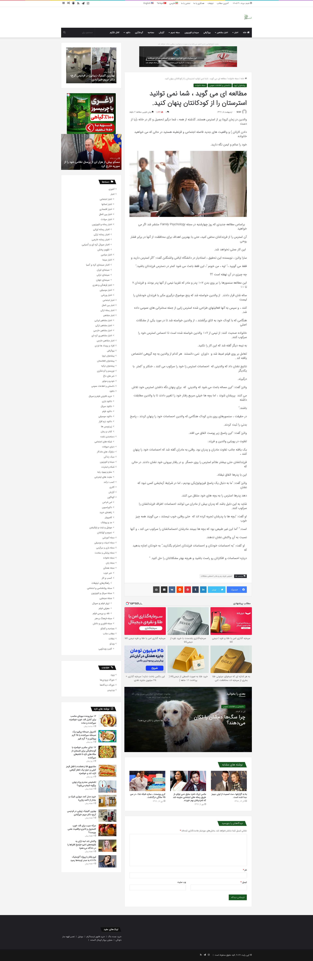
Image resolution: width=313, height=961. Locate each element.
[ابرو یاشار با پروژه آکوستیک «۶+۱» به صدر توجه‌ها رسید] (107, 861)
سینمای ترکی (103, 275)
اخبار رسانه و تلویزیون (102, 224)
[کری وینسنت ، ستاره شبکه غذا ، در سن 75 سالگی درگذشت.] (147, 781)
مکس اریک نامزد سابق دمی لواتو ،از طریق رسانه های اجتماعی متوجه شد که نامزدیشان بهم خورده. (189, 797)
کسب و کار (107, 578)
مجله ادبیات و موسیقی (104, 542)
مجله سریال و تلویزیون (101, 593)
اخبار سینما (107, 260)
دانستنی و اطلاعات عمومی (219, 85)
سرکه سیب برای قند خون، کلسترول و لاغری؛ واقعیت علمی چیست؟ (93, 77)
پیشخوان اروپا (239, 85)
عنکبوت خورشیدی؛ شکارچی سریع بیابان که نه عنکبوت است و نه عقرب (212, 720)
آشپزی (111, 189)
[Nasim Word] (248, 17)
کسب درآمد (109, 482)
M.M (239, 112)
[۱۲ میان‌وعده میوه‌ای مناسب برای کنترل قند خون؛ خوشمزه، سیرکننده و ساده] (107, 720)
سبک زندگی (109, 457)
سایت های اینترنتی (103, 477)
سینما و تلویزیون (192, 32)
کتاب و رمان (106, 431)
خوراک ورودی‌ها (107, 680)
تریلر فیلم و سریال (101, 603)
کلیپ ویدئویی (105, 649)
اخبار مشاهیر (222, 32)
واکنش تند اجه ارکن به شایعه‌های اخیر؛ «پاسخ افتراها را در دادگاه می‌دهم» (81, 844)
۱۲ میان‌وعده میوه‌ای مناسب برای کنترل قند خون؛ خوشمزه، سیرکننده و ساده (82, 719)
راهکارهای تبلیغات (100, 583)
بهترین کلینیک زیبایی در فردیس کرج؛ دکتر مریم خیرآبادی (81, 812)
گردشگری (139, 32)
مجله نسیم (175, 32)
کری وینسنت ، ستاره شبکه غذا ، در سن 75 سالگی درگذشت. (147, 795)
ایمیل (244, 882)
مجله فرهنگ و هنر (103, 618)
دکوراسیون (107, 507)
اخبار (236, 32)
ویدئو (112, 644)
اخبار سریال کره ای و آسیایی (96, 244)
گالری (111, 487)
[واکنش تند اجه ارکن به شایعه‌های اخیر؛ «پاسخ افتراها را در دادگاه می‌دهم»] (107, 846)
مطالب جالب (108, 633)
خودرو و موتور (108, 381)
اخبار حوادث (106, 219)
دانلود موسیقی (105, 416)
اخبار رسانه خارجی (101, 239)
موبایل (80, 936)
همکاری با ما (199, 3)
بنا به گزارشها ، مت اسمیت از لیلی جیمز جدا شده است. (229, 795)
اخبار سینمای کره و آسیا (98, 265)
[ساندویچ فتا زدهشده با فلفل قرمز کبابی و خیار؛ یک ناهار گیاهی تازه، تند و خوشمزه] (107, 771)
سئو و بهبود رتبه (104, 472)
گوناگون (110, 497)
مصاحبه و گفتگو (107, 628)
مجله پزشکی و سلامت (104, 553)
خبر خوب (107, 573)
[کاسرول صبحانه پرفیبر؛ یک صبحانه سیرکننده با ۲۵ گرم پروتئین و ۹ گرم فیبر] (107, 736)
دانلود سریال (106, 406)
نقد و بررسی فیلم (101, 613)
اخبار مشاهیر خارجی (102, 330)
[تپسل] (68, 94)
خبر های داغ (108, 376)
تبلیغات (211, 3)
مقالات (111, 638)
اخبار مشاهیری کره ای (101, 335)
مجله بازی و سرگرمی (105, 548)
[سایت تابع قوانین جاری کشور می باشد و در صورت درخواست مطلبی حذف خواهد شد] (188, 56)
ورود (112, 675)
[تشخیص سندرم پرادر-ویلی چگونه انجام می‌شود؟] (107, 786)
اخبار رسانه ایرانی (101, 229)
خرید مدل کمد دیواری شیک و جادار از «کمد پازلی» (82, 798)
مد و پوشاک (106, 522)
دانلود (128, 32)
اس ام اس (107, 502)
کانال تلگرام (114, 32)
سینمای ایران (103, 270)
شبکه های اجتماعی (103, 441)
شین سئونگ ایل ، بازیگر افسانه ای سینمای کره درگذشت (92, 164)
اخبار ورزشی (106, 295)
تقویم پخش (103, 249)
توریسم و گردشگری (105, 371)
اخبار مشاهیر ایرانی (103, 320)
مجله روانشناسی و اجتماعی (99, 588)
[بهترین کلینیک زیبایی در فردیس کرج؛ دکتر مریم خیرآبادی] (107, 815)
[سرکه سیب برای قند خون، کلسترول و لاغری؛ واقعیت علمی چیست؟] (107, 830)
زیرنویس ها (106, 426)
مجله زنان (110, 563)
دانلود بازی (107, 401)
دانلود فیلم (107, 411)
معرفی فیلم (104, 608)
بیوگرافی (207, 32)
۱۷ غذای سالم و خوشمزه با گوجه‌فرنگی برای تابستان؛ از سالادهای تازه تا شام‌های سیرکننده (84, 752)
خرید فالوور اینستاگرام (95, 936)
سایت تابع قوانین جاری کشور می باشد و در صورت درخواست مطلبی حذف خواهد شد (188, 44)
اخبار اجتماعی (106, 199)
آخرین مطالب (223, 3)
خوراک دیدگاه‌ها (107, 685)
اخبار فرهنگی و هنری (102, 285)
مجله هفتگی (108, 568)
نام (245, 870)
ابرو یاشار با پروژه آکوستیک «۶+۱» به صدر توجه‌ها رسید (83, 858)
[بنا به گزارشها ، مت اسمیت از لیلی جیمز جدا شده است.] (229, 781)
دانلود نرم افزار (105, 421)
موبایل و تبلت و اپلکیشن (100, 527)
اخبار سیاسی (106, 255)
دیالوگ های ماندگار (105, 452)
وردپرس (110, 690)
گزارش (161, 32)
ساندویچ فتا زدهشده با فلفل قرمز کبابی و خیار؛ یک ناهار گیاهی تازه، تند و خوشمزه (81, 770)
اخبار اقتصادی (105, 209)
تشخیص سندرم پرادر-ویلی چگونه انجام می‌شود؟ (84, 783)
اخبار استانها (107, 204)
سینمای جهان (103, 280)
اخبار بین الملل (105, 214)
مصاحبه (151, 32)
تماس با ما (185, 3)
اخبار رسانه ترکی (102, 234)
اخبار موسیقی (106, 290)
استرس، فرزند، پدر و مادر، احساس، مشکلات (216, 576)
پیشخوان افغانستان (105, 361)
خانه (245, 32)
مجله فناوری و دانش (102, 623)
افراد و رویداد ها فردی (104, 345)
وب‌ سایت (181, 882)
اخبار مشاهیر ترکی (103, 325)
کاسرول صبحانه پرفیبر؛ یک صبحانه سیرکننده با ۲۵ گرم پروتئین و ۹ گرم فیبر (84, 735)
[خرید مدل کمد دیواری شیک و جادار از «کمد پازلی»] (107, 801)
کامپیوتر (108, 517)
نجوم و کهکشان (104, 532)
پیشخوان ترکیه (107, 366)
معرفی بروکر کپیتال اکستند (101, 940)
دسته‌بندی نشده (107, 436)
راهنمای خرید (106, 512)
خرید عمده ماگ (114, 936)
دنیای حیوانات (108, 446)
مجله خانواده (233, 78)
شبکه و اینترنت (107, 467)
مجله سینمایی (105, 598)
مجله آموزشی (108, 537)
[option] (188, 719)
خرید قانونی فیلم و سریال (100, 396)
